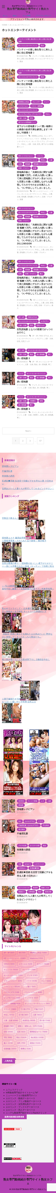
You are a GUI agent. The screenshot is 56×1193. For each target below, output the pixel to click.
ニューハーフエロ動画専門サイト (21, 1095)
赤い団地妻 (43, 364)
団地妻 (23, 197)
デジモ (32, 975)
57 (40, 441)
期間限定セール (38, 1032)
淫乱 (8, 1037)
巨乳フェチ (25, 341)
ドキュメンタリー (13, 981)
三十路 (25, 1009)
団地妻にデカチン (34, 197)
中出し (23, 144)
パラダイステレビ (33, 992)
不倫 (38, 1009)
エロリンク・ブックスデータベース (22, 1107)
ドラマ (31, 981)
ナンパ (19, 139)
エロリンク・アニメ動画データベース (23, 1101)
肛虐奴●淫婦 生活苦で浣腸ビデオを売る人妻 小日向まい (27, 482)
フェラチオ (31, 998)
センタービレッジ (13, 975)
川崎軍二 (36, 415)
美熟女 (35, 1043)
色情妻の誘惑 (8, 476)
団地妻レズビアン (10, 466)
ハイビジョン (28, 139)
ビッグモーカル (12, 998)
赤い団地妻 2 (23, 358)
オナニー (43, 964)
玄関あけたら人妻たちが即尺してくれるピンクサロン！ (28, 488)
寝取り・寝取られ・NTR (30, 1026)
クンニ (34, 412)
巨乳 (38, 144)
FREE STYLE (44, 336)
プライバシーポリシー (43, 16)
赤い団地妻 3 (23, 409)
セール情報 (26, 16)
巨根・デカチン (40, 252)
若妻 (21, 199)
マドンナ (10, 1009)
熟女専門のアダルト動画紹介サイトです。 (28, 1175)
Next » (28, 431)
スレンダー (48, 136)
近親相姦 (10, 1049)
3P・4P (35, 336)
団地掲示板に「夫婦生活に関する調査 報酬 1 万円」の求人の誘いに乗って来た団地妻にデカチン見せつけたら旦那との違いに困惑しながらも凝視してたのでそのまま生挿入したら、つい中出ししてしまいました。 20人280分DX (35, 234)
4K (22, 953)
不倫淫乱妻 (7, 471)
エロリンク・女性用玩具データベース (23, 1104)
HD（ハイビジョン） (41, 191)
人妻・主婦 (31, 144)
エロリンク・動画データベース (20, 1098)
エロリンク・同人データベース (20, 1110)
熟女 (21, 61)
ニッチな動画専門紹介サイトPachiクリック (26, 1112)
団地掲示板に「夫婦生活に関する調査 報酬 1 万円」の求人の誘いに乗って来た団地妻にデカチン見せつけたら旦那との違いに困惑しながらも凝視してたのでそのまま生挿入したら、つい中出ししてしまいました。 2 (35, 287)
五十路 (23, 1015)
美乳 (21, 1043)
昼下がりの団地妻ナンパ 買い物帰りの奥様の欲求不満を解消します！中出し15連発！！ (35, 129)
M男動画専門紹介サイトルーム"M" (22, 1092)
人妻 (50, 194)
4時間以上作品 (37, 136)
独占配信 (37, 1037)
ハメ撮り (30, 986)
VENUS (9, 964)
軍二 (50, 364)
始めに (15, 16)
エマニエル (25, 964)
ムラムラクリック (14, 1089)
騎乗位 (26, 1049)
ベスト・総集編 (40, 139)
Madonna (36, 958)
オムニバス (11, 970)
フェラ (34, 385)
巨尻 (21, 1032)
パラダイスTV (11, 992)
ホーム (5, 16)
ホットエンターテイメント (31, 194)
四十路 (45, 1020)
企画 (18, 197)
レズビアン (39, 338)
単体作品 (29, 1020)
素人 (8, 1043)
